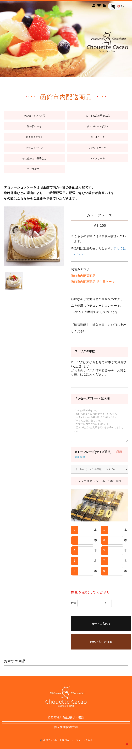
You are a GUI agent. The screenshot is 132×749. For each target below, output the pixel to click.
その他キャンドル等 (34, 115)
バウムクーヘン (34, 147)
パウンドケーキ (97, 147)
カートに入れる (101, 623)
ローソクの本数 (84, 351)
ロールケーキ (97, 137)
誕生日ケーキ (34, 126)
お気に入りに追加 (101, 641)
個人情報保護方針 (66, 727)
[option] (34, 236)
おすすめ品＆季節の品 (98, 115)
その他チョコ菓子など (34, 158)
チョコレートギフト (97, 126)
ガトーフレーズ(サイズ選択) (93, 452)
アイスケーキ (97, 158)
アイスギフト (34, 169)
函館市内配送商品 (83, 275)
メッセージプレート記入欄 (91, 398)
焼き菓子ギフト (34, 137)
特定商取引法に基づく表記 (66, 717)
